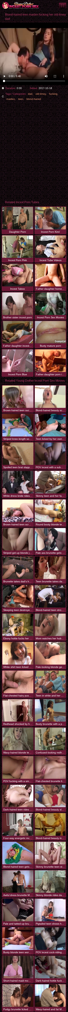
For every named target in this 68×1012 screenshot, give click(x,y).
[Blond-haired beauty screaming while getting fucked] (50, 397)
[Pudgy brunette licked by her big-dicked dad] (17, 995)
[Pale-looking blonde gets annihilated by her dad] (50, 653)
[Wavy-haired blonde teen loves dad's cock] (17, 739)
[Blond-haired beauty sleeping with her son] (50, 796)
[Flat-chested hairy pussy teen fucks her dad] (17, 682)
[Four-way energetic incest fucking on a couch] (17, 824)
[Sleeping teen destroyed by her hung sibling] (17, 596)
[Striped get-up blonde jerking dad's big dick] (17, 539)
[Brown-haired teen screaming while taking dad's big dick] (17, 510)
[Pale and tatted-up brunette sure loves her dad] (17, 910)
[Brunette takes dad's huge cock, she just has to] (17, 567)
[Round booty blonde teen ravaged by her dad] (50, 510)
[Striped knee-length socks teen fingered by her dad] (17, 425)
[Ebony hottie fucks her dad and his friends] (17, 625)
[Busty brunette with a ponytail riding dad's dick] (50, 710)
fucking (53, 93)
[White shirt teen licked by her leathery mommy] (17, 653)
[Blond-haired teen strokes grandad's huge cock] (50, 596)
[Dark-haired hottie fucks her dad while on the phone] (50, 967)
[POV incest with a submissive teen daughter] (50, 454)
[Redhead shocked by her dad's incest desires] (17, 710)
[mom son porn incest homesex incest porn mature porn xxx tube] (62, 5)
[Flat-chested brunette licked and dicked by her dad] (50, 767)
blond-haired (33, 98)
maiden (10, 98)
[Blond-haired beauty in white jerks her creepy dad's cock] (50, 824)
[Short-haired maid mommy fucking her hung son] (17, 967)
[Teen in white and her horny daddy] (50, 682)
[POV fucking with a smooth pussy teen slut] (17, 767)
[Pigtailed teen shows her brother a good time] (50, 910)
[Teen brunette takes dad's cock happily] (50, 567)
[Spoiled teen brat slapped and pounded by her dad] (17, 454)
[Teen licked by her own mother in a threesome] (50, 425)
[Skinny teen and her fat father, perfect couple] (50, 482)
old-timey (41, 93)
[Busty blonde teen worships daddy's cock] (17, 938)
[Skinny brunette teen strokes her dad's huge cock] (50, 853)
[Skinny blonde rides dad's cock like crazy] (50, 881)
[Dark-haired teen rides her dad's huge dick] (17, 796)
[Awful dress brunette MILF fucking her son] (17, 881)
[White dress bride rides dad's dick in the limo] (17, 482)
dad (30, 93)
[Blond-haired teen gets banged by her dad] (17, 853)
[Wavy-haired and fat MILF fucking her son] (50, 995)
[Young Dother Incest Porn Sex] (22, 5)
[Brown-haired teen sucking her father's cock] (17, 397)
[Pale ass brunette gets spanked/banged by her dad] (50, 539)
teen (20, 98)
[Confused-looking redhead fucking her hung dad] (50, 739)
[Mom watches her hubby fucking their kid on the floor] (50, 625)
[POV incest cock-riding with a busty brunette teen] (50, 938)
